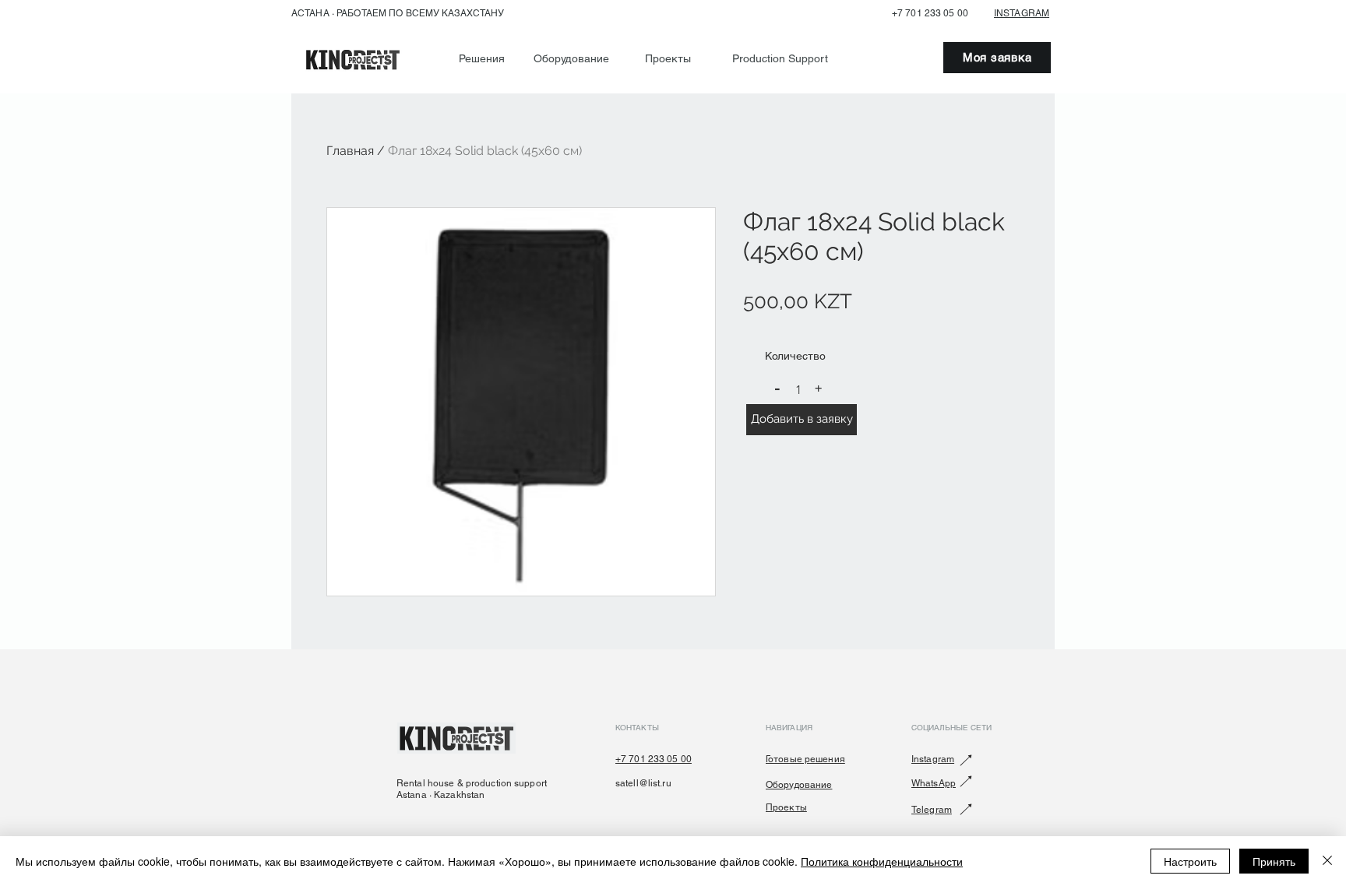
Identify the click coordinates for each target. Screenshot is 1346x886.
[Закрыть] (1327, 861)
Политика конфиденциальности (882, 861)
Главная (350, 150)
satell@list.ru (643, 783)
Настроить (1190, 861)
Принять (1274, 861)
